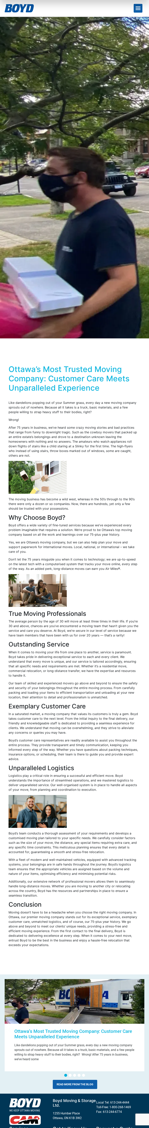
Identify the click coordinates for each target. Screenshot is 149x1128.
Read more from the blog (75, 1084)
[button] (65, 1075)
